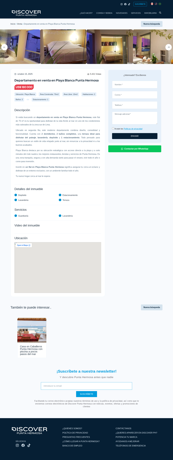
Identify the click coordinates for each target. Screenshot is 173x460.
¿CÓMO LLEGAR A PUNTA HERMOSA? (81, 441)
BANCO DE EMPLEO (72, 446)
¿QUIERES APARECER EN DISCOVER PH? (136, 433)
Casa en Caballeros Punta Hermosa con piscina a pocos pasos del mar (31, 350)
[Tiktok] (129, 4)
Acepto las (128, 129)
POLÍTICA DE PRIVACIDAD (75, 433)
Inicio (13, 24)
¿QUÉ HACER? (86, 13)
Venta (19, 24)
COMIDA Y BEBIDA (104, 13)
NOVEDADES (121, 13)
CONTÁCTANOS (123, 428)
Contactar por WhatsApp (136, 149)
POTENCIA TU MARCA (126, 437)
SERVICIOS (136, 13)
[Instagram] (121, 4)
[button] (4, 47)
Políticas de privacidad (133, 129)
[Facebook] (125, 4)
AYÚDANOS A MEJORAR (127, 441)
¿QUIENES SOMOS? (72, 428)
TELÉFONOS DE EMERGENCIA (131, 446)
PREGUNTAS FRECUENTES (76, 437)
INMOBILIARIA (150, 13)
